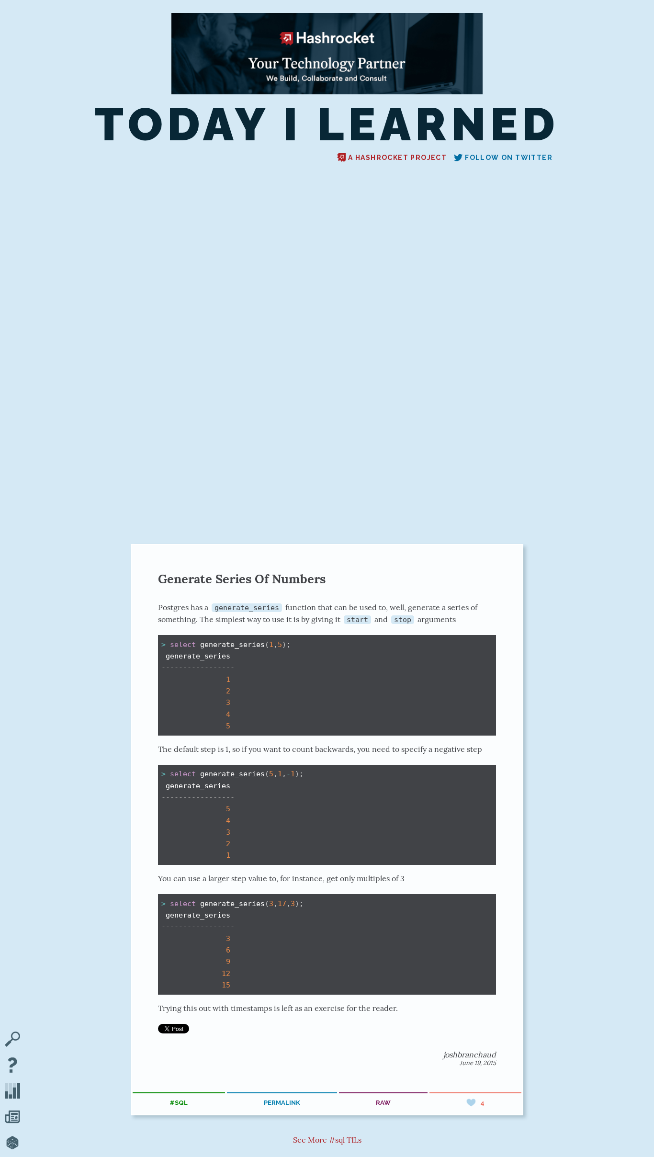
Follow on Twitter (509, 157)
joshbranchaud (469, 1054)
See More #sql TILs (327, 1140)
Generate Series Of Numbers (242, 579)
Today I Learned (327, 124)
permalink (282, 1102)
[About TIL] (12, 1066)
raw (383, 1102)
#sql (178, 1102)
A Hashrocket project (397, 157)
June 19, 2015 (478, 1063)
